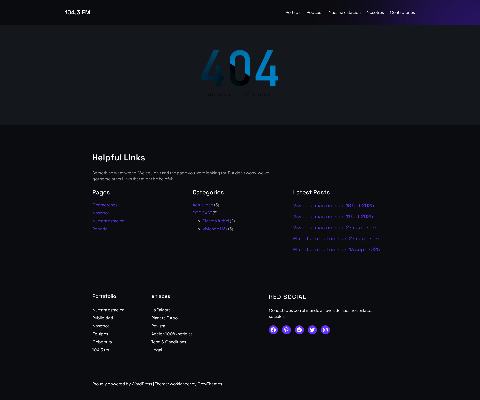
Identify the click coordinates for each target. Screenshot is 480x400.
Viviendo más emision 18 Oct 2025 (333, 205)
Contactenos (105, 205)
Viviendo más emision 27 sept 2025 (335, 227)
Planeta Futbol (165, 317)
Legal (157, 349)
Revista (158, 325)
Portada (100, 229)
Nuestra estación (108, 221)
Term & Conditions (169, 341)
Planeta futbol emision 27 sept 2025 (337, 238)
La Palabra (161, 309)
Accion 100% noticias (172, 333)
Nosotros (101, 213)
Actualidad (203, 205)
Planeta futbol (216, 221)
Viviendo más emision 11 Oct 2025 (333, 216)
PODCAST (202, 213)
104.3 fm (77, 12)
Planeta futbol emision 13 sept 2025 (336, 249)
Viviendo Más (215, 229)
